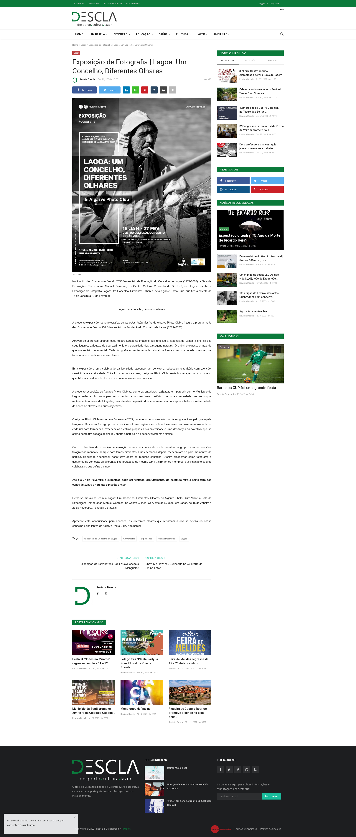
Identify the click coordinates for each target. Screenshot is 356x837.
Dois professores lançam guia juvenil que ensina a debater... (257, 146)
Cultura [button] (182, 34)
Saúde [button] (163, 34)
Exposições (146, 538)
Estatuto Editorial (113, 3)
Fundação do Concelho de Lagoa (100, 538)
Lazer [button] (201, 34)
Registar (275, 3)
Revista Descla (87, 79)
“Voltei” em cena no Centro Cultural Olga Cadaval (189, 803)
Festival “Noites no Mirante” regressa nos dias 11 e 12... (91, 661)
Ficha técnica (133, 3)
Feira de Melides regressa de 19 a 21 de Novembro (188, 661)
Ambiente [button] (220, 34)
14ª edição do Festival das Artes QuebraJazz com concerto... (259, 295)
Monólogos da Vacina (136, 708)
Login (262, 3)
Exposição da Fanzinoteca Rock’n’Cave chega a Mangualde (109, 566)
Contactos (79, 3)
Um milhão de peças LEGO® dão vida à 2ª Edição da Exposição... (259, 276)
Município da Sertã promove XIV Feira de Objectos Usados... (93, 711)
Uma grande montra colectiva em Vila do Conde (187, 786)
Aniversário (129, 538)
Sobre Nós (94, 3)
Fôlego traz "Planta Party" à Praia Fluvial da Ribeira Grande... (139, 663)
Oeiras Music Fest (177, 768)
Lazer (83, 44)
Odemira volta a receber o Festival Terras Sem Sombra (260, 91)
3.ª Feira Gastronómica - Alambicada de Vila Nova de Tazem (260, 73)
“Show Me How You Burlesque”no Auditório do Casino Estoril (173, 566)
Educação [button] (143, 34)
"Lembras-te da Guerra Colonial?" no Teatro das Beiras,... (259, 109)
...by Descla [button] (97, 34)
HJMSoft (126, 828)
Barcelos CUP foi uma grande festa (246, 387)
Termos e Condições (246, 829)
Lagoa (184, 538)
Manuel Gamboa (166, 538)
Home (79, 34)
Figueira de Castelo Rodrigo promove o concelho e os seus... (188, 713)
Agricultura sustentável (253, 311)
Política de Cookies (270, 829)
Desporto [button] (120, 34)
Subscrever (271, 796)
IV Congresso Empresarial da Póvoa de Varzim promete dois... (261, 128)
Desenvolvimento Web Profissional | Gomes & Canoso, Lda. (261, 258)
